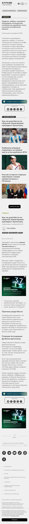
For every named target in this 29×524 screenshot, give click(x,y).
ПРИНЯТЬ (14, 520)
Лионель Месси (13, 232)
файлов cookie (15, 515)
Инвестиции (22, 10)
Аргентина (5, 232)
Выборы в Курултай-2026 (11, 493)
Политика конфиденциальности (14, 470)
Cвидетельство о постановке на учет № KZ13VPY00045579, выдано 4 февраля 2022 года (13, 508)
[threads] (25, 453)
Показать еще (14, 206)
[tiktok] (20, 453)
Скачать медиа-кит (10, 490)
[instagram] (4, 453)
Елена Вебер (11, 228)
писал (16, 373)
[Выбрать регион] (19, 4)
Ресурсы (6, 17)
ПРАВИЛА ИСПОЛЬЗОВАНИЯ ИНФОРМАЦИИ (12, 486)
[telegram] (9, 453)
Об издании (7, 466)
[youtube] (14, 453)
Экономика (7, 4)
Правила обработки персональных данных (14, 478)
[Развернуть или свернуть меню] (26, 4)
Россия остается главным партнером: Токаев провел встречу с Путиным (14, 178)
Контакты (7, 482)
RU (22, 3)
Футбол (20, 232)
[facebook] (4, 459)
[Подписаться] (26, 445)
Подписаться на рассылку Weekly (13, 443)
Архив (6, 473)
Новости (5, 213)
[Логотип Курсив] (7, 3)
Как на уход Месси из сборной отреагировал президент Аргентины (13, 123)
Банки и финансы (9, 10)
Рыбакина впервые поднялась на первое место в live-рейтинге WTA (14, 150)
